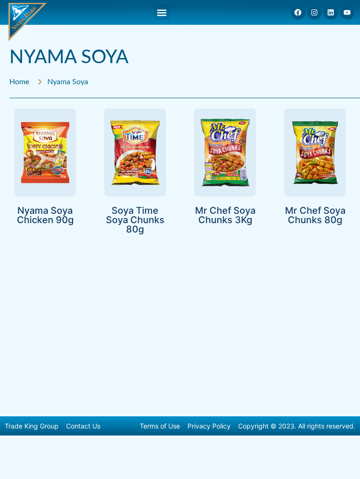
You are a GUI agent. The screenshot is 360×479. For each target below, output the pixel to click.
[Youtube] (347, 13)
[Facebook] (298, 13)
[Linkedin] (331, 13)
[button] (162, 12)
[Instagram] (315, 13)
